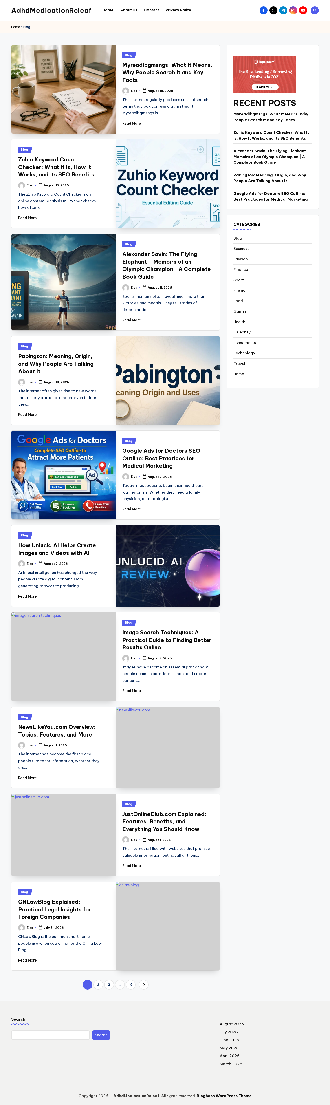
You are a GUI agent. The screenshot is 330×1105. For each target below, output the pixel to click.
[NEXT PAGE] (144, 985)
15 (130, 985)
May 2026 (229, 1047)
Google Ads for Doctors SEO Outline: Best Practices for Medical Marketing (161, 458)
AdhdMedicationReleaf (51, 10)
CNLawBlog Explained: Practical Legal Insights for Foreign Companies (54, 909)
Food (238, 300)
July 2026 (229, 1032)
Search (18, 1019)
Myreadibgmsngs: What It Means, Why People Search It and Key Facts (167, 72)
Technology (244, 353)
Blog (128, 55)
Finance (240, 269)
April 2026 (230, 1055)
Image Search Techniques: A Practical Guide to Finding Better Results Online (166, 640)
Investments (244, 342)
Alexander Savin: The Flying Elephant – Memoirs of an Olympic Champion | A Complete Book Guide (271, 156)
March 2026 (231, 1063)
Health (239, 321)
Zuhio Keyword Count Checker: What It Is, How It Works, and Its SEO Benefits (57, 167)
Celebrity (242, 332)
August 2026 (232, 1023)
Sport (238, 280)
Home (15, 27)
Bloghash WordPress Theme (224, 1095)
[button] (144, 985)
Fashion (240, 259)
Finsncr (240, 290)
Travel (239, 363)
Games (240, 311)
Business (241, 248)
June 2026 (229, 1039)
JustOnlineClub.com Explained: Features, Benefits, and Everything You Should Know (164, 821)
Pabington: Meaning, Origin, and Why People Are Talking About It (56, 364)
